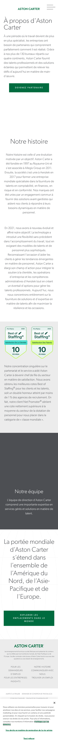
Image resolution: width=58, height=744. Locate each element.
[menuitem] (16, 670)
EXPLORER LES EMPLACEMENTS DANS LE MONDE (29, 618)
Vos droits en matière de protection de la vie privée (29, 730)
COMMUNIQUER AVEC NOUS (42, 672)
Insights (16, 681)
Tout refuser (29, 739)
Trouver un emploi (42, 678)
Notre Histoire (42, 667)
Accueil (29, 8)
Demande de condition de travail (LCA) (37, 694)
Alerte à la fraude (13, 694)
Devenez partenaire (29, 88)
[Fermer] (54, 703)
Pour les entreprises (15, 678)
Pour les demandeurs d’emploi (15, 670)
